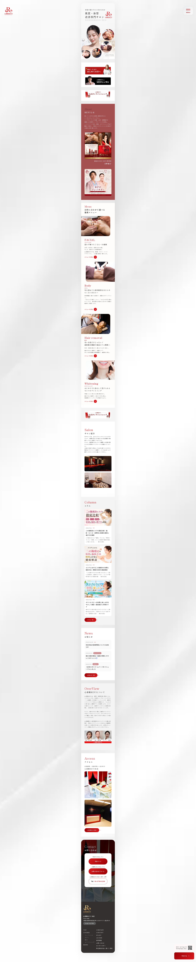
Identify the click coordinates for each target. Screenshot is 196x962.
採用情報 (99, 940)
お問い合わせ (100, 943)
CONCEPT (100, 932)
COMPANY (100, 930)
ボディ (87, 937)
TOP (84, 930)
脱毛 (86, 940)
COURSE (86, 932)
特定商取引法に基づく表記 (104, 948)
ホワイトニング (89, 942)
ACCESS (99, 938)
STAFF (98, 935)
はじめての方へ (101, 946)
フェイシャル (89, 935)
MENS (85, 945)
